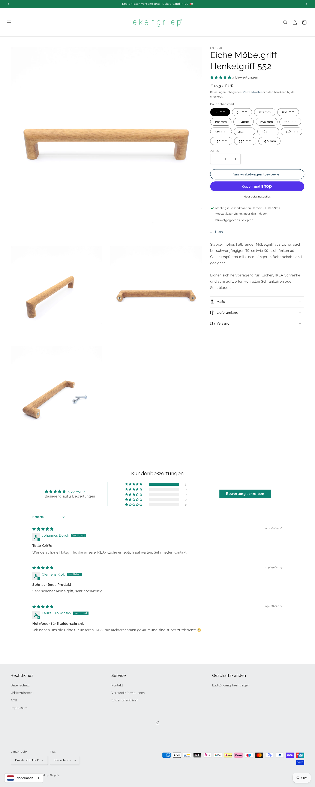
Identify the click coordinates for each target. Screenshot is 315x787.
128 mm (265, 112)
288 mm (290, 121)
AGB (14, 700)
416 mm (291, 131)
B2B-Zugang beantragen (231, 685)
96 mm (242, 112)
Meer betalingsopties (257, 196)
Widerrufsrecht (22, 692)
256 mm (266, 121)
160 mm (288, 112)
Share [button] (218, 231)
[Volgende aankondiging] (306, 4)
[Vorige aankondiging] (8, 4)
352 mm (244, 131)
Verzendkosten (252, 92)
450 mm (221, 141)
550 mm (245, 141)
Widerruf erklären (124, 700)
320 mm (221, 131)
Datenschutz (20, 685)
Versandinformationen (128, 692)
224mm (243, 121)
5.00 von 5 (77, 492)
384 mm (268, 131)
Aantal (214, 150)
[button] (9, 22)
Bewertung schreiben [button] (245, 494)
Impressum (19, 708)
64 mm (220, 112)
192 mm (221, 121)
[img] (43, 529)
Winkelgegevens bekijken (234, 220)
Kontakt (117, 685)
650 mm (269, 141)
